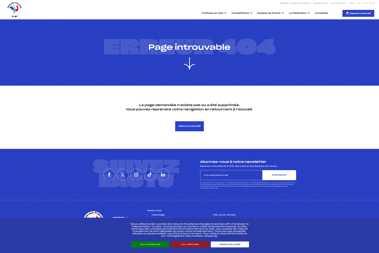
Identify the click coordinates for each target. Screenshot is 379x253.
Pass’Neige (158, 215)
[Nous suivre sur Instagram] (366, 3)
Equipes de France (269, 13)
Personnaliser (229, 244)
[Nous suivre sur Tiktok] (370, 3)
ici (217, 188)
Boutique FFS (338, 3)
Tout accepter (150, 244)
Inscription (279, 175)
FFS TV (352, 3)
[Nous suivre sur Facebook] (360, 3)
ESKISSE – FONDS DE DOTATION (295, 3)
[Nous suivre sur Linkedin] (373, 3)
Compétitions (240, 13)
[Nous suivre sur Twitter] (363, 3)
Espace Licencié (360, 13)
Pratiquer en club (212, 13)
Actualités (321, 13)
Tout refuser (190, 244)
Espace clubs (320, 3)
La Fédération (298, 13)
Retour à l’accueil (189, 126)
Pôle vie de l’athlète (224, 215)
